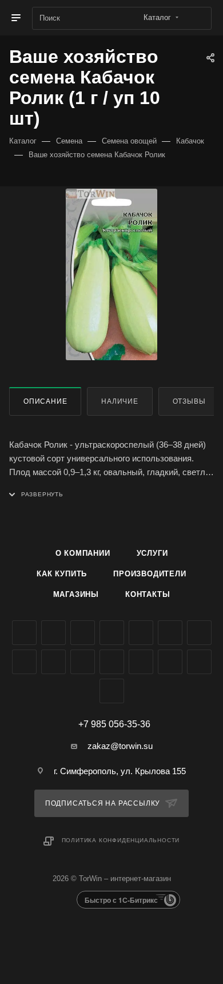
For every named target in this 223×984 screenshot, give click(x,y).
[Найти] (198, 18)
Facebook (53, 632)
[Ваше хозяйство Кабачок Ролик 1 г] (111, 274)
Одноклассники (199, 632)
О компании (82, 553)
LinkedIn (111, 691)
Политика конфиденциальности (121, 840)
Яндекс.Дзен (111, 662)
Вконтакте (24, 632)
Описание (45, 401)
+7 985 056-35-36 (114, 724)
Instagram (111, 632)
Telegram (141, 632)
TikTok (141, 662)
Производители (149, 573)
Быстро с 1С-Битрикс (121, 900)
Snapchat (199, 662)
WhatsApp (82, 662)
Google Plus (24, 662)
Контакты (147, 594)
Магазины (76, 594)
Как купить (62, 573)
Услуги (152, 553)
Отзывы (189, 401)
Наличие (119, 401)
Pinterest (170, 662)
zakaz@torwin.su (120, 746)
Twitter (82, 632)
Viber (53, 662)
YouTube (170, 632)
